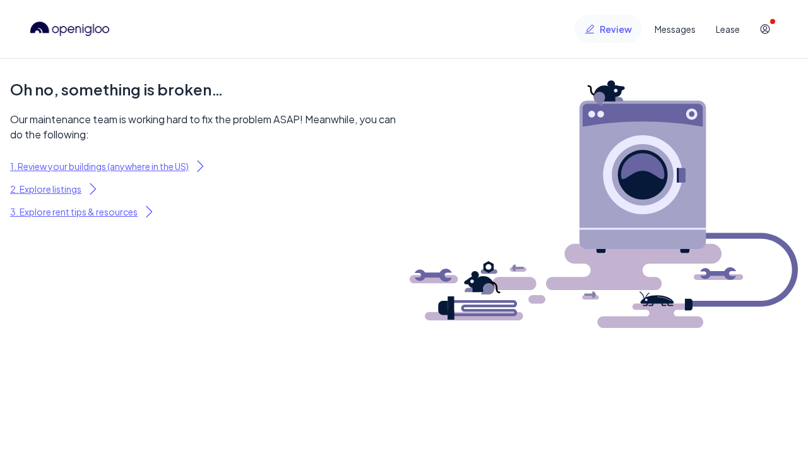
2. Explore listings (45, 189)
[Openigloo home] (70, 29)
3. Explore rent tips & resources (74, 211)
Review (616, 29)
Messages (675, 29)
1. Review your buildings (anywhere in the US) (99, 166)
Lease (728, 29)
